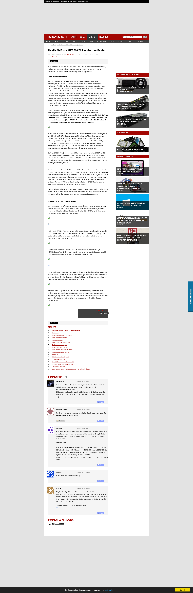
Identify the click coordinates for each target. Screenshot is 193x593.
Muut (91, 41)
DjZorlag (58, 488)
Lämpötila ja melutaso (58, 366)
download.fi (56, 1)
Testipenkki (55, 333)
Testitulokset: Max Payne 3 (59, 345)
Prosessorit (121, 41)
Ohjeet (112, 41)
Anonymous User (61, 409)
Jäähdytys (66, 41)
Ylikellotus (55, 354)
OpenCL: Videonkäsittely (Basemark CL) (63, 364)
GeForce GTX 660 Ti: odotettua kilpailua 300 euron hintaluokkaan (71, 369)
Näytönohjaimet (101, 41)
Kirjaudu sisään (58, 524)
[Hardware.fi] (57, 36)
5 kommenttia (53, 57)
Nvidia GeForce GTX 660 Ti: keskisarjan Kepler (70, 45)
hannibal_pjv (60, 381)
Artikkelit (53, 45)
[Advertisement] (96, 18)
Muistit (84, 41)
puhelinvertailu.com (66, 1)
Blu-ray (48, 41)
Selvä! (182, 590)
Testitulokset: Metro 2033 (59, 347)
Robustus (59, 428)
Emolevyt (56, 41)
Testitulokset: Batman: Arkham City (62, 335)
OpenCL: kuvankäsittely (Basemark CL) (63, 362)
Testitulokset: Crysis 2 (58, 340)
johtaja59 (59, 472)
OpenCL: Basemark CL (58, 359)
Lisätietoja (108, 590)
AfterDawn (47, 1)
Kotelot (75, 41)
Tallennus (140, 41)
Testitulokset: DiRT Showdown (61, 342)
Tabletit (131, 41)
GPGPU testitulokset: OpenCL (60, 357)
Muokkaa (61, 420)
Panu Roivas (72, 54)
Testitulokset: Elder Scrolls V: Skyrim (62, 349)
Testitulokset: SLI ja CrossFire (60, 352)
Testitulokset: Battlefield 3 (59, 337)
